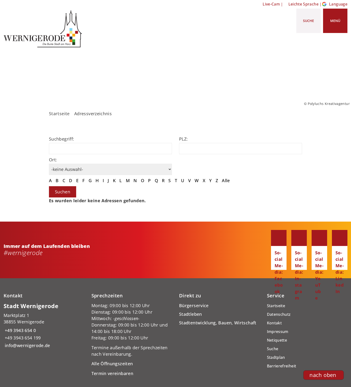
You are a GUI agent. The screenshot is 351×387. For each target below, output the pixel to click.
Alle (226, 180)
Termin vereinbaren (112, 373)
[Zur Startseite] (45, 29)
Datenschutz (279, 314)
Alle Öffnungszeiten (112, 363)
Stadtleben (190, 314)
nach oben (322, 374)
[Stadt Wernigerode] (44, 325)
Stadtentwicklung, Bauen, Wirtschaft (217, 323)
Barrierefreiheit (281, 366)
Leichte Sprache (303, 4)
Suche (272, 348)
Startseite (59, 113)
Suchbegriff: (61, 139)
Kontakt (274, 323)
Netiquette (277, 340)
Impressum (277, 331)
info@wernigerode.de (27, 345)
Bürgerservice (194, 305)
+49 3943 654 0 (20, 330)
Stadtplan (276, 357)
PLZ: (183, 139)
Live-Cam (271, 4)
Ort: (53, 160)
